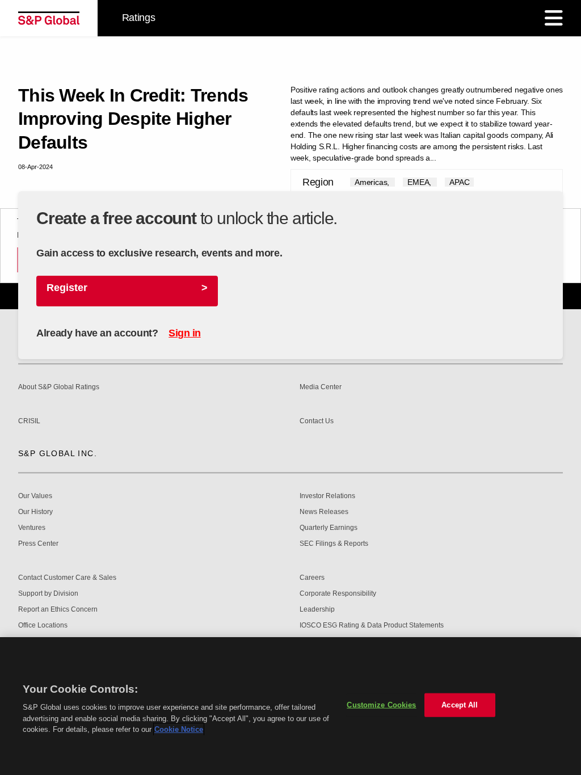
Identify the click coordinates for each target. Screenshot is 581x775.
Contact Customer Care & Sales (67, 578)
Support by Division (48, 593)
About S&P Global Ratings (58, 387)
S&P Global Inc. (57, 453)
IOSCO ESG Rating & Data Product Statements (372, 625)
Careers (312, 578)
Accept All (459, 705)
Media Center (321, 387)
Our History (35, 512)
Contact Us (317, 421)
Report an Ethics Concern (58, 609)
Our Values (35, 496)
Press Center (38, 543)
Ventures (31, 528)
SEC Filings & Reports (334, 543)
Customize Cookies (381, 705)
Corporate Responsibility (338, 593)
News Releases (324, 512)
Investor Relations (327, 496)
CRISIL (29, 421)
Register (67, 287)
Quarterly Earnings (328, 528)
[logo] (48, 18)
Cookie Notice (178, 729)
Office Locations (43, 625)
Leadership (317, 609)
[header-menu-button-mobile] (554, 18)
